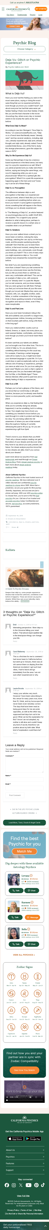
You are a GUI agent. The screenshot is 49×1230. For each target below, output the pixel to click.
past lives (35, 522)
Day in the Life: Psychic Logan (25, 809)
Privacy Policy (13, 1210)
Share (14, 527)
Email (8, 784)
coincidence (13, 522)
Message (34, 917)
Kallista (10, 550)
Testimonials (22, 15)
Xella (24, 929)
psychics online (36, 493)
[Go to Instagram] (13, 1185)
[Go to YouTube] (28, 1185)
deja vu (21, 522)
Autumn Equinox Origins (23, 813)
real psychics (17, 504)
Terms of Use (26, 1210)
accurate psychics (12, 501)
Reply (15, 641)
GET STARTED (41, 9)
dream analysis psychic (31, 462)
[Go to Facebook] (7, 1185)
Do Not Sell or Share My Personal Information (24, 1214)
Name (8, 775)
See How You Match (24, 1070)
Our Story (10, 15)
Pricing (32, 15)
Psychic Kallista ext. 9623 (18, 67)
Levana (25, 875)
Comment (9, 756)
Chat (31, 890)
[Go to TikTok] (43, 1185)
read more (28, 601)
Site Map (38, 1210)
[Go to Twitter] (20, 1185)
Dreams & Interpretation (17, 519)
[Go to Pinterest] (36, 1185)
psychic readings (12, 480)
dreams (28, 522)
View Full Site (23, 1196)
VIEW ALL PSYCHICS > (24, 955)
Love (40, 15)
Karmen (26, 902)
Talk (16, 890)
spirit (8, 524)
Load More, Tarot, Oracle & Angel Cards (24, 823)
